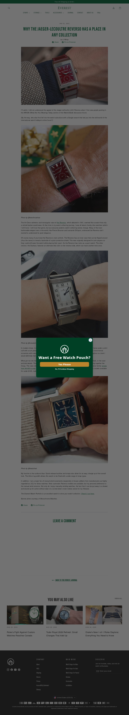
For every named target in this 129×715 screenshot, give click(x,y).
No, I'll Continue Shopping (64, 369)
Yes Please (64, 364)
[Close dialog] (90, 340)
